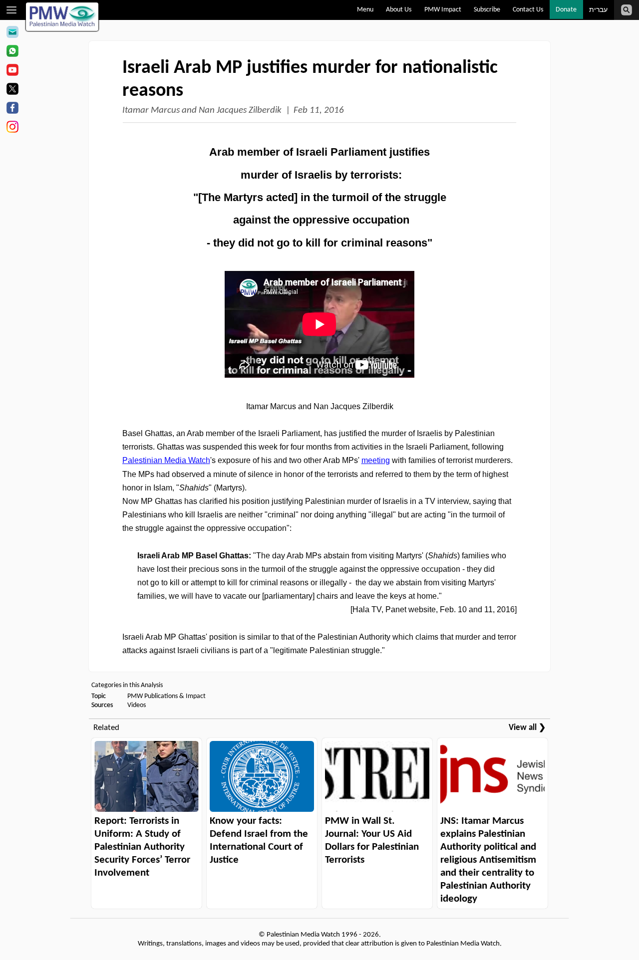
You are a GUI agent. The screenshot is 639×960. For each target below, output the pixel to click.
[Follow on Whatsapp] (12, 52)
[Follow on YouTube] (12, 71)
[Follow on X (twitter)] (12, 90)
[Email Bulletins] (12, 33)
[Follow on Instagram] (12, 128)
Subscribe (487, 9)
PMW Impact (442, 9)
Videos (136, 705)
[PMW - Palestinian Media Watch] (62, 16)
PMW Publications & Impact (166, 696)
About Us (398, 9)
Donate (566, 9)
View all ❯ (527, 727)
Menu (365, 9)
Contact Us (528, 9)
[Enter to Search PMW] (626, 10)
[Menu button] (11, 10)
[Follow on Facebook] (12, 109)
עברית (598, 10)
